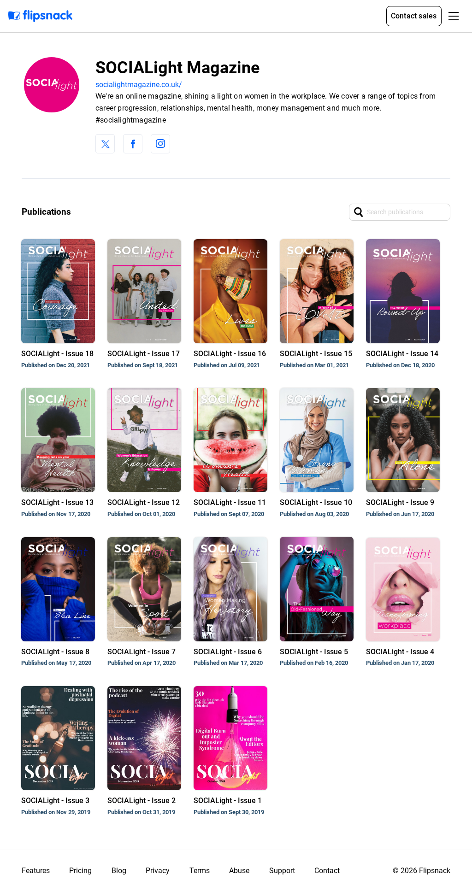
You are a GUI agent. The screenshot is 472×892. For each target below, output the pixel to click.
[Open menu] (453, 16)
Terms (199, 870)
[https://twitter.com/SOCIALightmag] (105, 143)
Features (36, 870)
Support (282, 870)
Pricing (80, 870)
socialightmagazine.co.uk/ (138, 84)
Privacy (158, 870)
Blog (119, 870)
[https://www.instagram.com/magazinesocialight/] (160, 143)
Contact (327, 870)
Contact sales (414, 16)
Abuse (239, 870)
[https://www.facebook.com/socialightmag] (132, 143)
